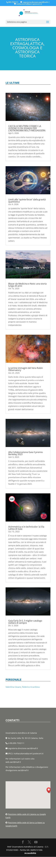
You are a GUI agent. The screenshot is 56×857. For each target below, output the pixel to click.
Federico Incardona (31, 687)
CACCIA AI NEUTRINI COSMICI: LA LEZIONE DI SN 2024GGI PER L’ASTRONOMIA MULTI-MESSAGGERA (26, 128)
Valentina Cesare (13, 687)
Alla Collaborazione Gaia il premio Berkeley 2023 (25, 453)
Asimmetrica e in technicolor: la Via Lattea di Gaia (26, 527)
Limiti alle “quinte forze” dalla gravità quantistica (27, 200)
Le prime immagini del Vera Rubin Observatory (25, 369)
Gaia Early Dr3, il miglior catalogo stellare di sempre (25, 621)
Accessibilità (30, 853)
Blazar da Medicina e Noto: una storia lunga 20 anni (27, 284)
